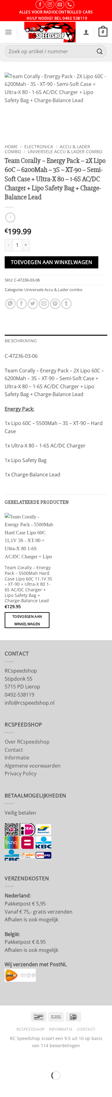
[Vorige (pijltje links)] (6, 1086)
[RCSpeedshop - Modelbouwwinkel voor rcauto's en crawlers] (50, 32)
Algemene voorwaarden (33, 765)
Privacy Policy (20, 773)
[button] (8, 32)
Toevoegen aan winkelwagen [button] (27, 620)
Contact (14, 749)
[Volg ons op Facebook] (39, 4)
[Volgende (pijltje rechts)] (24, 1086)
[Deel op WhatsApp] (10, 304)
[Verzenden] (100, 51)
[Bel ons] (69, 4)
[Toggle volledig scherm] (24, 1060)
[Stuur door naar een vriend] (44, 304)
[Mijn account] (86, 32)
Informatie (17, 757)
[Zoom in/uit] (6, 1060)
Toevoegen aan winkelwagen (51, 262)
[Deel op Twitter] (33, 304)
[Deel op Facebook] (21, 304)
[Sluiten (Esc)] (61, 1060)
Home (11, 146)
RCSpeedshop (30, 1029)
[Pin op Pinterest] (55, 304)
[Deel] (42, 1060)
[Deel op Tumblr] (66, 304)
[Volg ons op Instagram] (49, 4)
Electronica (38, 146)
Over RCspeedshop (27, 741)
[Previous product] (10, 217)
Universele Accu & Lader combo (65, 151)
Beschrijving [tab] (21, 340)
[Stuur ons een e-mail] (59, 4)
